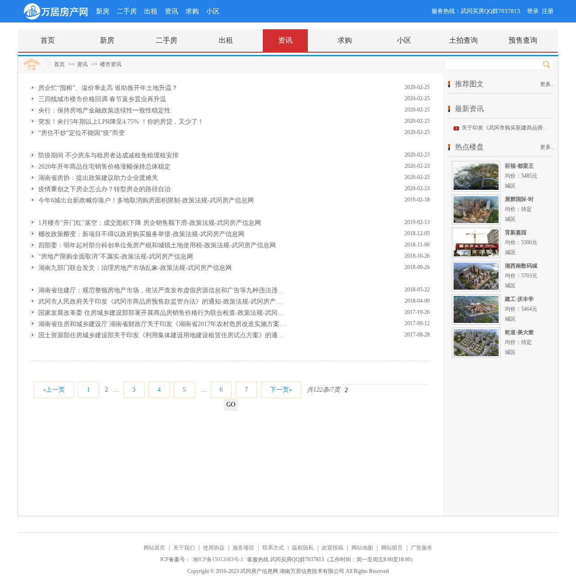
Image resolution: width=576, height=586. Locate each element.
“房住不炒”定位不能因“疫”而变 (81, 133)
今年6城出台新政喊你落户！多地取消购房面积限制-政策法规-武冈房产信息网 (146, 200)
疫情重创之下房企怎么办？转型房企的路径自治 (104, 189)
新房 (102, 11)
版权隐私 (303, 548)
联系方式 (273, 548)
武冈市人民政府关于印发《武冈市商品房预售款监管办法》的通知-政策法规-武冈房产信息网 (166, 301)
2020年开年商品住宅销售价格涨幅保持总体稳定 (104, 166)
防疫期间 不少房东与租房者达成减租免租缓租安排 (108, 155)
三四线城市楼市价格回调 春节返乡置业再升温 (102, 99)
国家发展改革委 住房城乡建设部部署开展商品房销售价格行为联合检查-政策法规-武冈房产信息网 (173, 312)
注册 (548, 11)
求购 (192, 11)
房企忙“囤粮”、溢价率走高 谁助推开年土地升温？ (108, 88)
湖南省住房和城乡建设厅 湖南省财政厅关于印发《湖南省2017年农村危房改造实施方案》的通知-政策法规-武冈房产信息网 (208, 324)
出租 (151, 11)
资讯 (171, 11)
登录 (533, 11)
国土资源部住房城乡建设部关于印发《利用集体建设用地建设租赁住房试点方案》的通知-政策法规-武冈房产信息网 (198, 335)
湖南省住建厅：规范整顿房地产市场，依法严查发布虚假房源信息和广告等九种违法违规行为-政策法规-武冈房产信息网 (204, 290)
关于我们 (184, 548)
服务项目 (243, 548)
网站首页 (154, 548)
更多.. (547, 84)
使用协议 (214, 548)
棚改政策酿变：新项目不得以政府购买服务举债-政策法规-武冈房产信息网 (141, 234)
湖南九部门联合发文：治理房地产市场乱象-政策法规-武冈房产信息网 (135, 267)
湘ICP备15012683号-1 (219, 559)
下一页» (281, 389)
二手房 (127, 11)
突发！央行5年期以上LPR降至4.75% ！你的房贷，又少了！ (121, 121)
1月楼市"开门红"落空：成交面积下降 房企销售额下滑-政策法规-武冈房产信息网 (149, 222)
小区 (213, 11)
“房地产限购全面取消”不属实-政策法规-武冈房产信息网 (115, 256)
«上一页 (54, 389)
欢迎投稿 (332, 548)
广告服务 (421, 548)
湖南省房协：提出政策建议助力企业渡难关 (98, 177)
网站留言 (392, 548)
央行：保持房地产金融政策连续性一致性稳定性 (104, 110)
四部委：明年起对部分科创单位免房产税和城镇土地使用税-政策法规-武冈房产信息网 (157, 245)
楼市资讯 (111, 64)
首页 (59, 64)
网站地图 (362, 548)
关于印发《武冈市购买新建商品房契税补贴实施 (518, 128)
